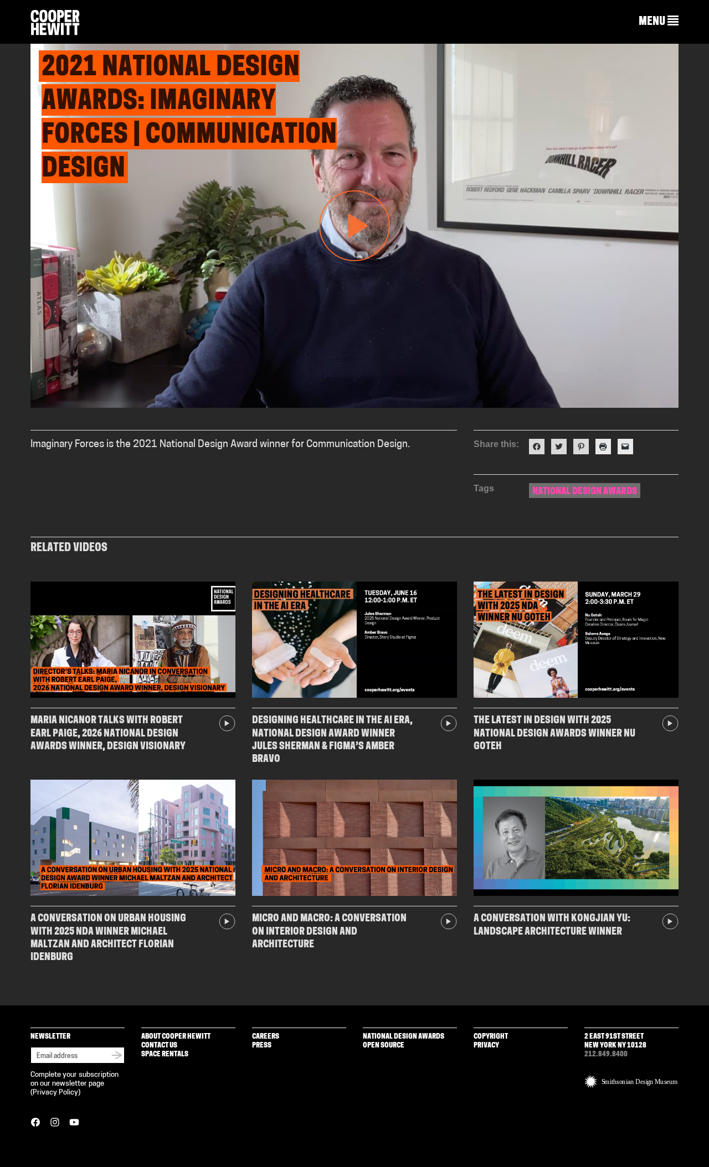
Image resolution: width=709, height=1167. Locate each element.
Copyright (491, 1036)
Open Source (383, 1045)
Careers (265, 1036)
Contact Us (159, 1045)
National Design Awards (584, 491)
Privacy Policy (55, 1092)
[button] (659, 21)
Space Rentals (164, 1054)
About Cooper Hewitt (175, 1036)
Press (261, 1045)
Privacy (486, 1045)
